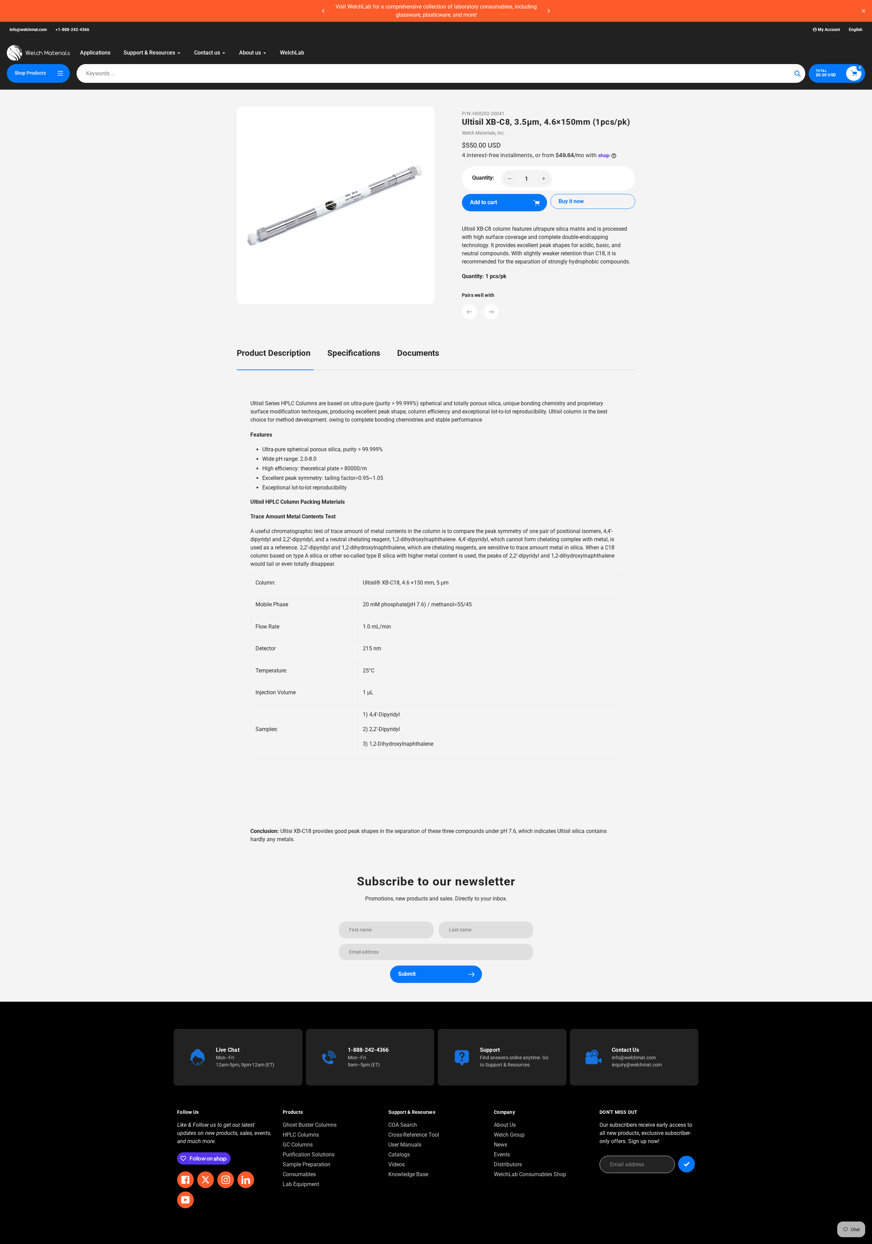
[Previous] (323, 10)
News (500, 1144)
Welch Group (509, 1135)
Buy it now (571, 201)
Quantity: (483, 178)
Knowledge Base (408, 1174)
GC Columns (298, 1144)
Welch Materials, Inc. (483, 133)
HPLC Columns (301, 1135)
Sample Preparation (306, 1164)
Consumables (299, 1174)
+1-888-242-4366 (72, 29)
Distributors (508, 1164)
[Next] (548, 10)
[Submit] (686, 1164)
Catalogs (399, 1154)
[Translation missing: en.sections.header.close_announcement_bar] (863, 10)
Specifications (353, 353)
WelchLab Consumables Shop (530, 1174)
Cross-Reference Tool (413, 1135)
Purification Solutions (308, 1154)
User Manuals (404, 1144)
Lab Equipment (301, 1184)
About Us (505, 1125)
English (855, 29)
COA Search (402, 1125)
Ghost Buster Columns (310, 1125)
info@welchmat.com (28, 29)
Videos (396, 1164)
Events (502, 1154)
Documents (418, 353)
